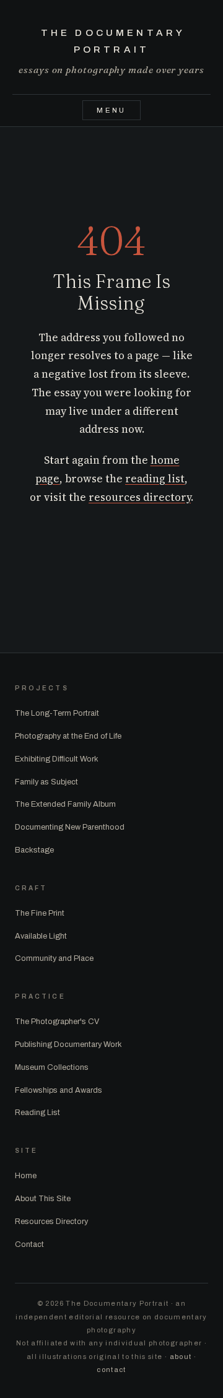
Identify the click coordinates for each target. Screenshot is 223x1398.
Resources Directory (51, 1221)
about (181, 1356)
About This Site (43, 1198)
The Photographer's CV (57, 1021)
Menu (111, 110)
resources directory (140, 497)
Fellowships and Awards (58, 1090)
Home (26, 1175)
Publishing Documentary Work (68, 1044)
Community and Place (54, 958)
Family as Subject (46, 782)
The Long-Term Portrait (57, 713)
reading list (155, 478)
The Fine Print (39, 913)
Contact (29, 1244)
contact (111, 1369)
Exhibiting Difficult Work (56, 759)
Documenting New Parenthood (70, 827)
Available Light (41, 936)
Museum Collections (52, 1067)
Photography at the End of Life (68, 736)
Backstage (34, 850)
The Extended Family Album (65, 804)
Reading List (37, 1112)
